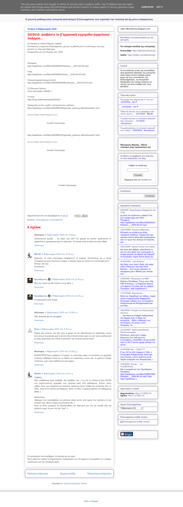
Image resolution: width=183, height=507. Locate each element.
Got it (159, 7)
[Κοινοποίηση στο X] (81, 215)
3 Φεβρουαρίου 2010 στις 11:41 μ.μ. (67, 279)
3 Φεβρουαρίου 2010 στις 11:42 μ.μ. (67, 296)
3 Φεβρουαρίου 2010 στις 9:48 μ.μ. (61, 235)
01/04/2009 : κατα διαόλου (132, 261)
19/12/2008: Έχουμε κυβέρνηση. (135, 229)
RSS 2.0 (147, 393)
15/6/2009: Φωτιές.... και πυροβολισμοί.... (131, 365)
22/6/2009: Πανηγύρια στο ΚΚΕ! (134, 278)
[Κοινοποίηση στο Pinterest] (86, 215)
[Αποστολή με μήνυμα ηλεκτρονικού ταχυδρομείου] (75, 215)
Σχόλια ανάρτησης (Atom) (75, 483)
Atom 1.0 (139, 393)
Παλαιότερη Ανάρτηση (99, 473)
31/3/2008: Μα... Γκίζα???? (132, 349)
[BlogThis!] (78, 215)
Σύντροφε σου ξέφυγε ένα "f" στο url (136, 99)
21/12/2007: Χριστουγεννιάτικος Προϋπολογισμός (134, 331)
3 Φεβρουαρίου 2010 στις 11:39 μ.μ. (58, 254)
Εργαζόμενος (40, 279)
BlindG (37, 254)
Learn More (147, 7)
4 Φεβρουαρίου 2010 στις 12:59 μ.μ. (61, 351)
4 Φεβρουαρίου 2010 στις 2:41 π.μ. (56, 329)
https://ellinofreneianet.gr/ (143, 50)
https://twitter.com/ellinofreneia (141, 55)
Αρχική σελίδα (67, 473)
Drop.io (54, 115)
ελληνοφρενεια (42, 220)
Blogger (94, 501)
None (36, 329)
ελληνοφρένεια (56, 220)
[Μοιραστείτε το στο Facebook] (83, 215)
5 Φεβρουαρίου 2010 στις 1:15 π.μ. (58, 373)
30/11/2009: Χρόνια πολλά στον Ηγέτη (137, 246)
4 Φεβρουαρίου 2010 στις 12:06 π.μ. (61, 312)
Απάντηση (39, 245)
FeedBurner (146, 180)
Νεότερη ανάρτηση (37, 473)
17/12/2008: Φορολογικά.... (132, 293)
